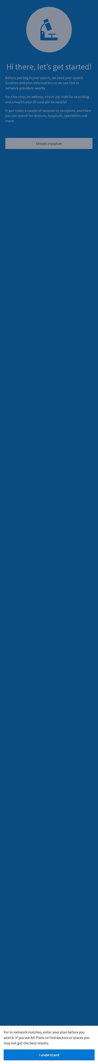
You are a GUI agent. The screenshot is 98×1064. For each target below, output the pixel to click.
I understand (49, 1055)
